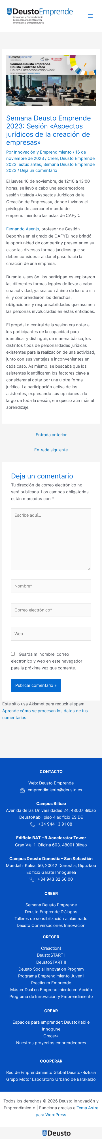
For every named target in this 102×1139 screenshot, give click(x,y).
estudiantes (30, 164)
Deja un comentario (38, 170)
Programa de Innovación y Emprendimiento (51, 996)
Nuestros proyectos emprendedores (51, 1042)
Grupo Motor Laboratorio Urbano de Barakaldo (51, 1079)
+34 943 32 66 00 (55, 879)
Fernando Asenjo (22, 229)
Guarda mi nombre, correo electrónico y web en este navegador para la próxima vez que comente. (46, 661)
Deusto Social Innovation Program (51, 969)
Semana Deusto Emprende (51, 904)
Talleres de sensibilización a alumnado (51, 918)
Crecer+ (51, 1036)
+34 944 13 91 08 (55, 824)
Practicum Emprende (51, 982)
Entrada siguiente (51, 449)
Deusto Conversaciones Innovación (51, 925)
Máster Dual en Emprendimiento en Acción (51, 989)
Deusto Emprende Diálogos (51, 911)
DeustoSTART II (51, 962)
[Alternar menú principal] (90, 16)
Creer (53, 158)
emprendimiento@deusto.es (55, 789)
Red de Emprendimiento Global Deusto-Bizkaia (51, 1072)
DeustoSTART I (51, 955)
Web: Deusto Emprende (51, 783)
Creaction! (51, 948)
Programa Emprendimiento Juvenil (51, 976)
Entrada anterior (51, 434)
